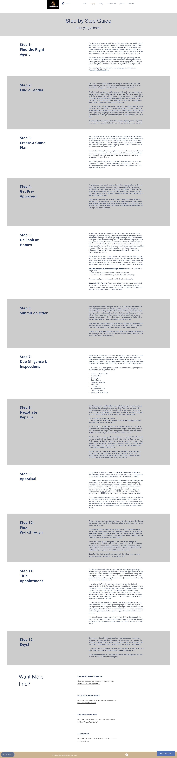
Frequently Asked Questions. (99, 70)
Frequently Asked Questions (103, 336)
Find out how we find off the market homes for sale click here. (115, 288)
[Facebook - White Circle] (126, 754)
